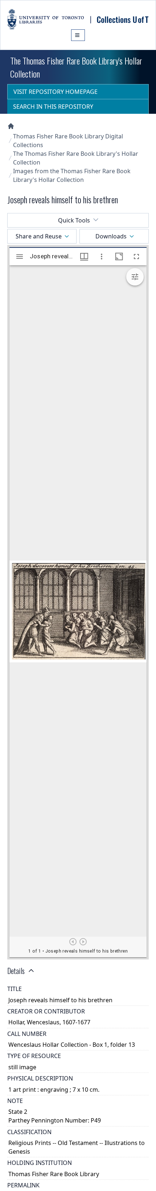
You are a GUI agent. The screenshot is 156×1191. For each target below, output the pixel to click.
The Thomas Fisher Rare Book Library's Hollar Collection (75, 158)
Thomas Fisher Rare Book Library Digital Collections (68, 140)
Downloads (111, 236)
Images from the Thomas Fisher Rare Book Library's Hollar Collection (72, 175)
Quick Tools (74, 220)
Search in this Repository (53, 107)
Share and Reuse (39, 236)
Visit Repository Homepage (55, 92)
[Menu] (78, 35)
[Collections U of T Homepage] (11, 126)
